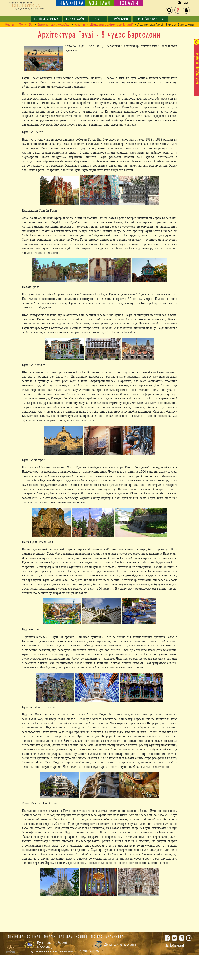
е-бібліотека (46, 19)
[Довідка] (177, 10)
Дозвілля (33, 936)
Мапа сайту (114, 936)
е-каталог (75, 19)
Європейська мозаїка (53, 24)
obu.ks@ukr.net (174, 945)
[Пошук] (169, 10)
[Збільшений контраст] (179, 3)
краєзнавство (150, 19)
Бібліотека (16, 936)
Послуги (50, 936)
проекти (119, 19)
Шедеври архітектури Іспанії (111, 24)
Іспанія (79, 24)
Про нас (97, 936)
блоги (98, 19)
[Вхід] (186, 10)
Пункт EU (25, 24)
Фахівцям (66, 936)
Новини (81, 936)
